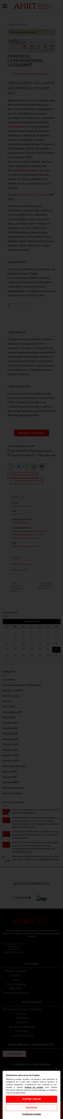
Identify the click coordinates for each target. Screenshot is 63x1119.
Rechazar (31, 1107)
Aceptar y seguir (31, 1099)
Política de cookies (34, 1087)
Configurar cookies (31, 1114)
